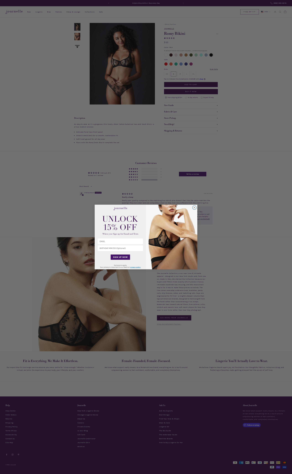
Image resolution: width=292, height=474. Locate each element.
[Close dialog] (194, 208)
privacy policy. (135, 267)
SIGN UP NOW (120, 257)
